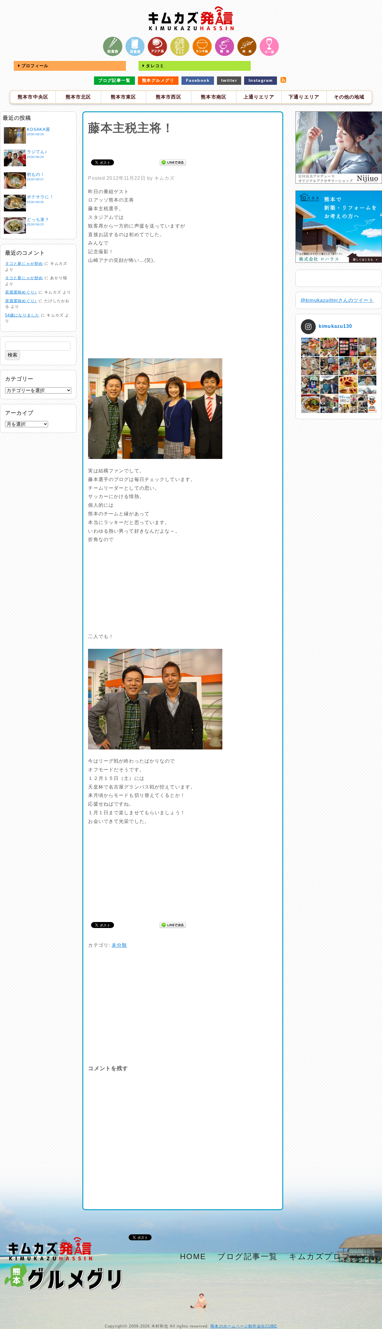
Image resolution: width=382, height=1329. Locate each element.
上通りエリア (259, 96)
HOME (193, 1256)
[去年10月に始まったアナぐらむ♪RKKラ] (348, 403)
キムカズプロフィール (333, 1256)
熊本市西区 (168, 96)
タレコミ (154, 65)
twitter (229, 80)
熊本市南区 (214, 96)
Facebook (198, 80)
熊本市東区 (123, 96)
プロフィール (34, 65)
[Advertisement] (183, 146)
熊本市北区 (78, 96)
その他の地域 (349, 96)
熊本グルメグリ (158, 80)
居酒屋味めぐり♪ (21, 292)
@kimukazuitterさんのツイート (337, 300)
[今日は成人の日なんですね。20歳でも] (367, 385)
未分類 (119, 945)
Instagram (261, 80)
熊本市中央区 (33, 96)
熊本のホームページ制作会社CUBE (243, 1326)
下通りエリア (304, 96)
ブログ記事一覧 (114, 80)
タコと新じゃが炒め (24, 263)
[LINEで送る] (173, 162)
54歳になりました (22, 315)
